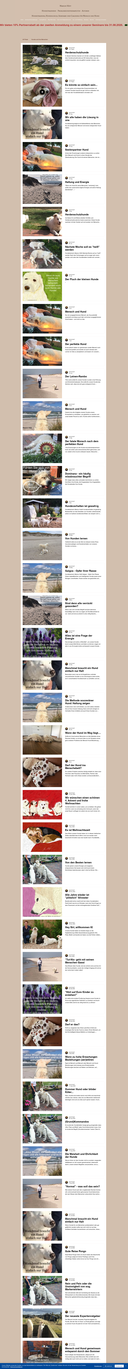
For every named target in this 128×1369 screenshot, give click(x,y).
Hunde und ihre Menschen (39, 39)
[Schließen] (126, 1366)
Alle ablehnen (108, 1366)
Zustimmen (119, 1366)
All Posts (25, 39)
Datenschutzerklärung (16, 1367)
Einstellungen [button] (98, 1366)
